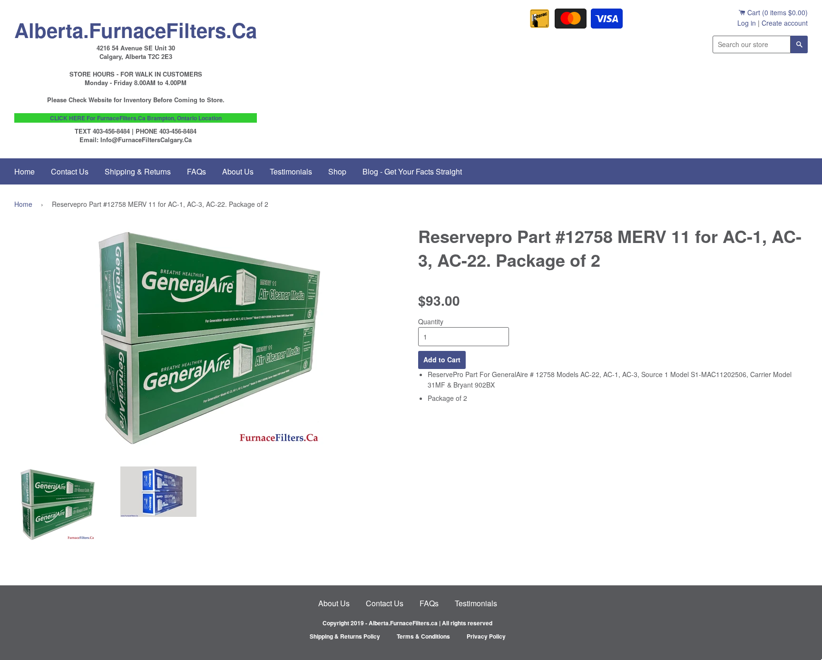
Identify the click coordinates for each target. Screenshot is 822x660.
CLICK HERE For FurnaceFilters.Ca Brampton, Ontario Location (136, 118)
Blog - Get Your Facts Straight (412, 171)
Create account (785, 23)
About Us (238, 171)
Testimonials (291, 171)
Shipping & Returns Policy (345, 636)
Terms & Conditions (423, 636)
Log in (746, 23)
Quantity (430, 321)
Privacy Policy (486, 636)
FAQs (196, 171)
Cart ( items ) (776, 12)
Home (24, 171)
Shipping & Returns (138, 171)
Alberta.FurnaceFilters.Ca (135, 27)
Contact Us (69, 171)
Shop (337, 171)
